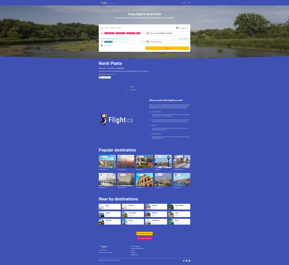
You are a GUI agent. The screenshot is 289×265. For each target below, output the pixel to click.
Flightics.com (102, 68)
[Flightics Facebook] (189, 261)
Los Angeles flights (178, 169)
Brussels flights (121, 187)
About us (133, 252)
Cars (116, 3)
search (107, 208)
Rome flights (139, 187)
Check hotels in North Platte (106, 74)
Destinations (134, 254)
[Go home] (103, 246)
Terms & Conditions (135, 246)
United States (111, 68)
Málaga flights (139, 169)
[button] (189, 2)
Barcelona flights (103, 169)
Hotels (112, 3)
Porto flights (176, 187)
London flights (102, 187)
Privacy (132, 250)
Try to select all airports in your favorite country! (109, 38)
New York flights (121, 169)
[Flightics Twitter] (184, 261)
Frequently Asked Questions (137, 248)
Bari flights (157, 169)
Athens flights (158, 187)
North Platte (120, 68)
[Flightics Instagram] (187, 261)
